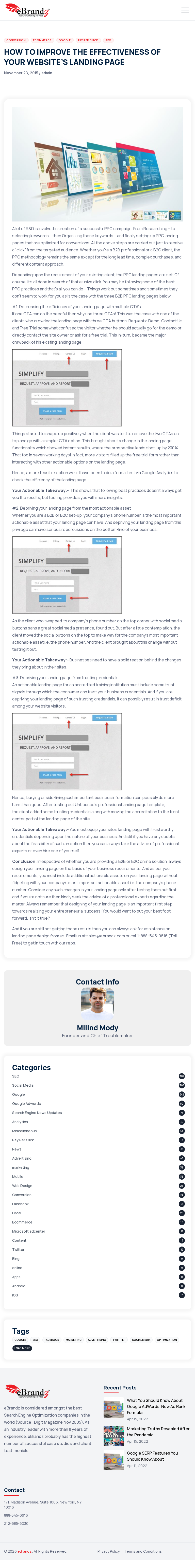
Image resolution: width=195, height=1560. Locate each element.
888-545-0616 (16, 1515)
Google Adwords (26, 1103)
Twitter (18, 1249)
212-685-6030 (16, 1523)
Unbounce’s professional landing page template (119, 804)
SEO (15, 1076)
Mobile (17, 1176)
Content (19, 1240)
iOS (15, 1295)
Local (16, 1213)
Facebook (20, 1203)
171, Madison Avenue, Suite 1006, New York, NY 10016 (42, 1505)
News (17, 1149)
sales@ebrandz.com (105, 936)
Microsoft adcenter (28, 1231)
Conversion (21, 1194)
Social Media (23, 1085)
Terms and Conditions (143, 1551)
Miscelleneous (24, 1130)
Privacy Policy (109, 1551)
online (17, 1267)
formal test (125, 472)
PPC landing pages (140, 274)
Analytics (20, 1121)
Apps (16, 1276)
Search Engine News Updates (37, 1112)
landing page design (31, 936)
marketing (20, 1167)
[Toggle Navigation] (185, 10)
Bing (16, 1258)
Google (18, 1094)
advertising (97, 1340)
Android (18, 1286)
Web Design (22, 1185)
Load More (22, 1348)
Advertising (21, 1158)
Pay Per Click (23, 1140)
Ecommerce (22, 1222)
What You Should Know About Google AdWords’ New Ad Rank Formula (156, 1406)
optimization (167, 1340)
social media (141, 1340)
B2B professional (129, 250)
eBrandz (25, 1551)
